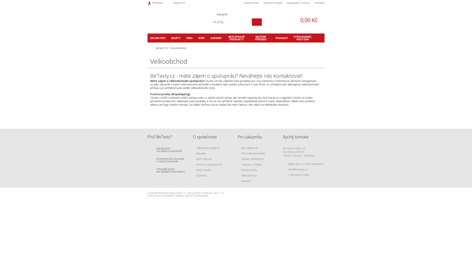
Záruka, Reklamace (252, 159)
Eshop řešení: (194, 193)
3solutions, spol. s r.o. (213, 193)
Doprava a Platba (251, 164)
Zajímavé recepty (273, 2)
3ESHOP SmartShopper (197, 195)
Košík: (302, 20)
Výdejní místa (251, 2)
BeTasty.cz (162, 48)
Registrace (179, 2)
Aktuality (201, 153)
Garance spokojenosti (209, 164)
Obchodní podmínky (253, 153)
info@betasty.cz (297, 169)
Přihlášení (157, 2)
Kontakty (319, 2)
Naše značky (203, 170)
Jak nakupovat (249, 148)
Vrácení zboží (249, 170)
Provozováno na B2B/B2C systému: (166, 195)
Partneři (246, 181)
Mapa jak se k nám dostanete (306, 164)
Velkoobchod (178, 48)
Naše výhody (203, 159)
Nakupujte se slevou (298, 2)
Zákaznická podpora (208, 148)
